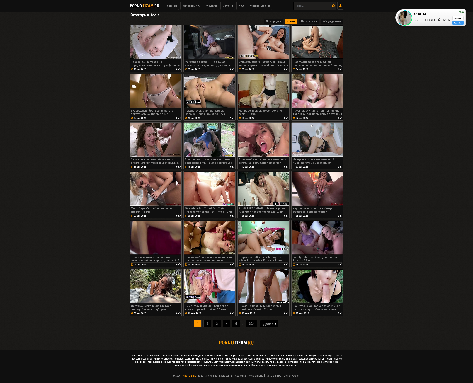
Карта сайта (225, 376)
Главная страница (207, 376)
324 (251, 324)
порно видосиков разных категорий (279, 359)
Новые (291, 21)
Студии (227, 6)
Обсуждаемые (332, 21)
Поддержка (240, 376)
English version (291, 376)
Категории (189, 6)
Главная (171, 6)
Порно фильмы (255, 376)
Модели (211, 6)
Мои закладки (260, 6)
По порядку (273, 21)
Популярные (309, 21)
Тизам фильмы (274, 376)
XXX (241, 6)
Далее (268, 324)
